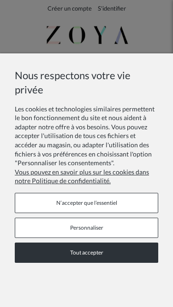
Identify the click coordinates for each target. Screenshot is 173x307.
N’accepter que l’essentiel (86, 202)
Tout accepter (86, 252)
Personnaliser (86, 227)
